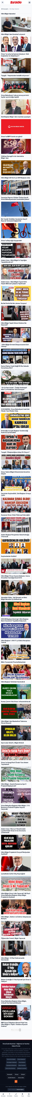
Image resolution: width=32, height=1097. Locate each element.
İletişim (23, 1074)
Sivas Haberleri (21, 1059)
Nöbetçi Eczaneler (21, 1068)
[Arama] (2, 2)
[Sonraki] (20, 1030)
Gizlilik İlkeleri (11, 1077)
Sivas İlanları (22, 1062)
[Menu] (29, 2)
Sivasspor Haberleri (11, 1062)
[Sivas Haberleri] (16, 2)
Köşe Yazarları (22, 1065)
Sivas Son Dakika (11, 1059)
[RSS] (16, 1081)
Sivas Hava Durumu (10, 1068)
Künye (16, 1074)
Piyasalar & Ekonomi (11, 1065)
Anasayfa (5, 9)
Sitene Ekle (21, 1077)
